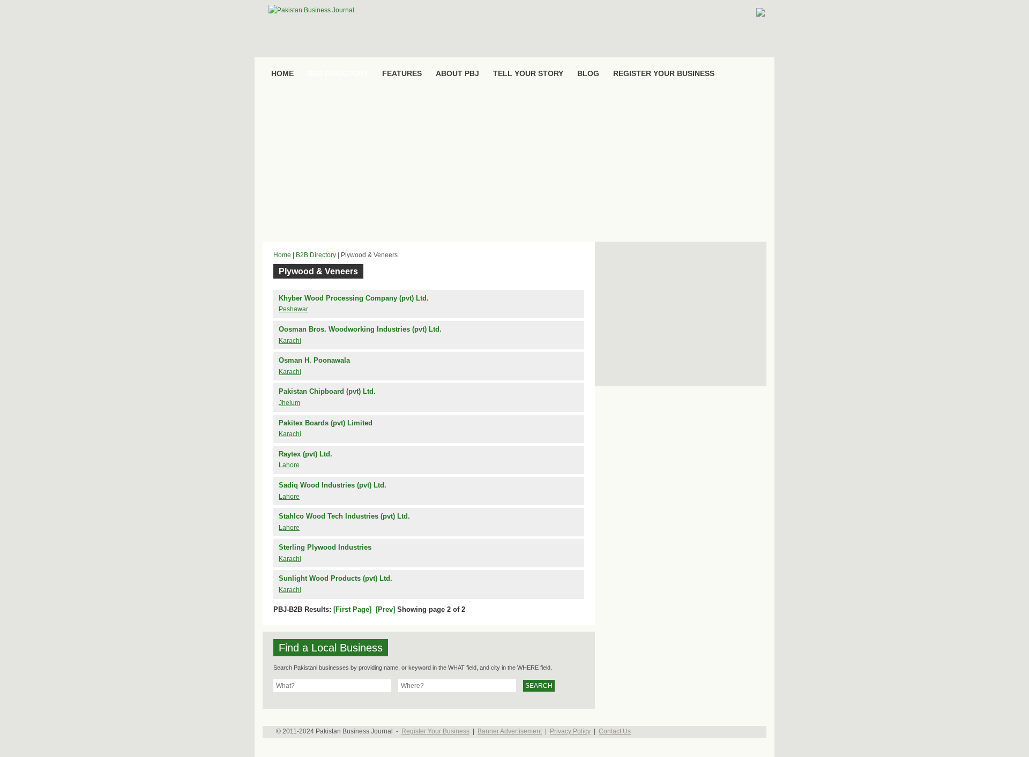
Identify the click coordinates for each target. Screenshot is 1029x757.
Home (282, 255)
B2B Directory (316, 255)
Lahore (289, 465)
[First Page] (352, 609)
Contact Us (615, 731)
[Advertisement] (514, 164)
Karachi (290, 340)
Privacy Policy (570, 731)
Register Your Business (435, 731)
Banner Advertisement (510, 731)
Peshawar (293, 309)
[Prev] (385, 609)
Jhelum (289, 403)
